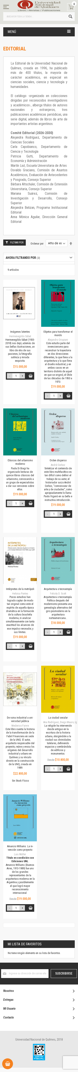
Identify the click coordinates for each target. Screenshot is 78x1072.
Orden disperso (58, 460)
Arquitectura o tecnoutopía (58, 589)
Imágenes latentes (20, 331)
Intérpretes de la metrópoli (20, 589)
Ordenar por (37, 243)
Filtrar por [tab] (16, 242)
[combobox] (39, 16)
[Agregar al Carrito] (30, 376)
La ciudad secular (58, 717)
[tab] (39, 258)
